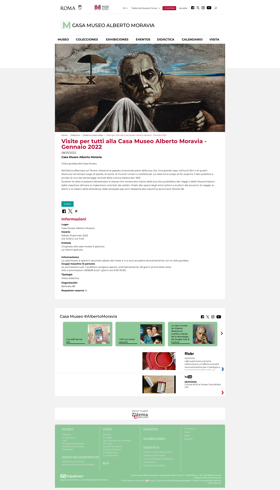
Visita (214, 39)
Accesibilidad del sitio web (211, 481)
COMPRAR (169, 8)
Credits (195, 480)
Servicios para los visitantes (117, 440)
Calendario (192, 39)
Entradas (107, 437)
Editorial (66, 434)
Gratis (67, 203)
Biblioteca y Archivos (73, 461)
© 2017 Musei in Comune (132, 480)
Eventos (143, 39)
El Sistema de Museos (73, 443)
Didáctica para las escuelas (157, 452)
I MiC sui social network (127, 340)
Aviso (187, 435)
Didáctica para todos (93, 135)
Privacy (152, 480)
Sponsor (188, 439)
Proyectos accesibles (154, 465)
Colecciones (87, 39)
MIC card (107, 443)
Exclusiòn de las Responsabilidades (174, 480)
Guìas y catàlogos (112, 449)
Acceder (183, 8)
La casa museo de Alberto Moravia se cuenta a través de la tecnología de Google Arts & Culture (180, 333)
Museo (63, 39)
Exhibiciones (117, 39)
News (187, 432)
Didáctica (165, 39)
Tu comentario (110, 455)
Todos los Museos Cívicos (144, 8)
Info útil (107, 434)
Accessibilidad (110, 452)
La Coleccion (68, 437)
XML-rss (217, 483)
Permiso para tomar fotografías (78, 464)
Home (64, 135)
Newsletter (67, 449)
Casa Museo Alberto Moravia (113, 25)
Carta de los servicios (73, 446)
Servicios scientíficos (80, 457)
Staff (64, 440)
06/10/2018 (202, 364)
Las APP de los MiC (112, 446)
